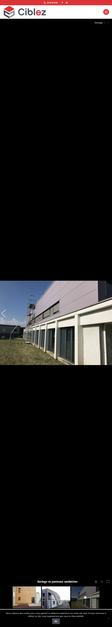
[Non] (108, 618)
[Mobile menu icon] (106, 12)
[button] (5, 323)
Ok (56, 621)
